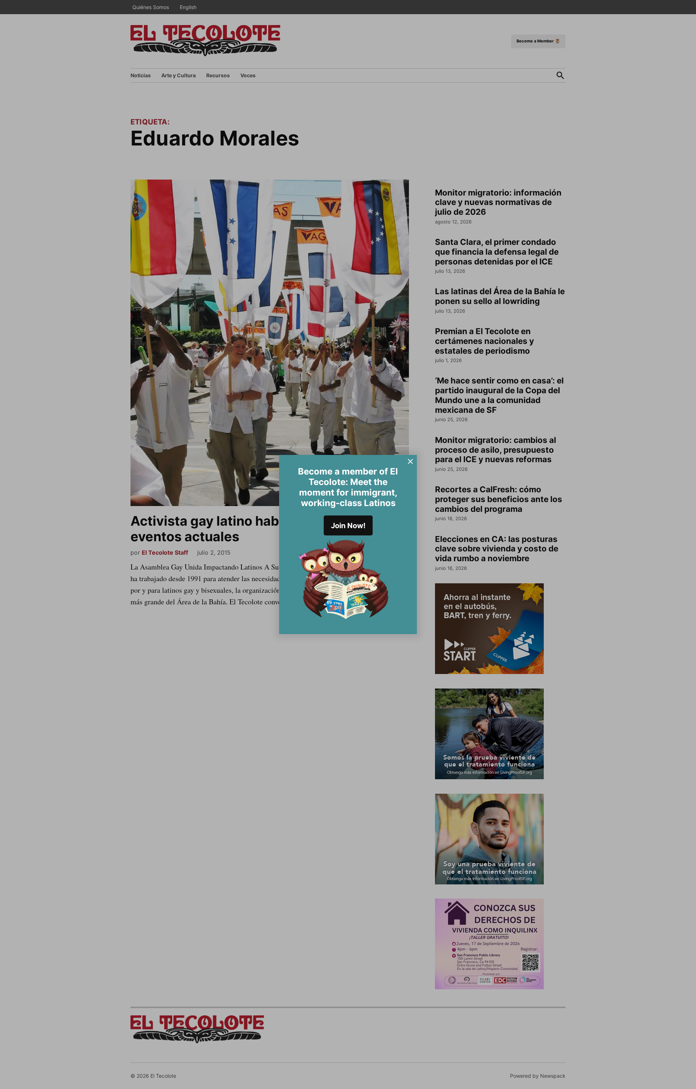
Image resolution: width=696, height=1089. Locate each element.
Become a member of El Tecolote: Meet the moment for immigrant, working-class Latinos (348, 487)
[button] (348, 544)
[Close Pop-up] (410, 461)
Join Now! (348, 525)
